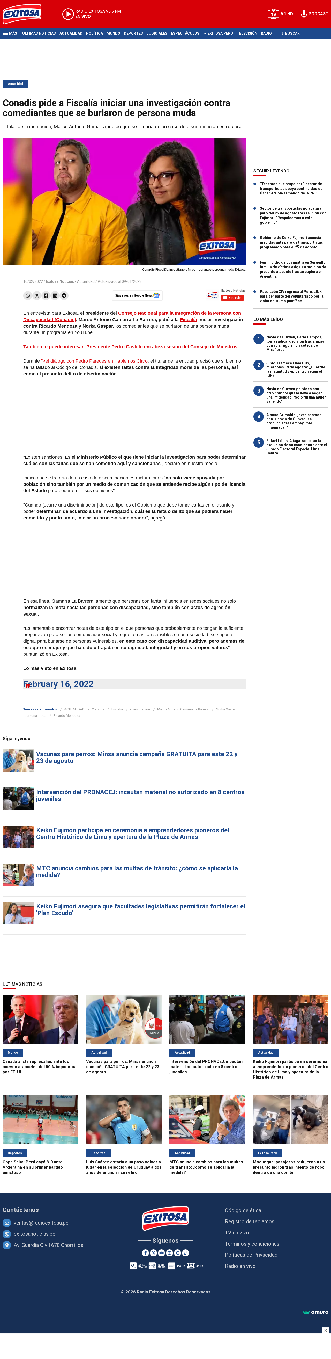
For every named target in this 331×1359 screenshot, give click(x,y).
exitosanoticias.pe (34, 1234)
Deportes (133, 33)
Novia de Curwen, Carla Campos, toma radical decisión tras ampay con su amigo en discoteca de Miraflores (295, 343)
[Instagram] (169, 1252)
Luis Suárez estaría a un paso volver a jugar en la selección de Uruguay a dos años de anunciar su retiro (124, 1167)
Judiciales (157, 33)
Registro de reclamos (249, 1221)
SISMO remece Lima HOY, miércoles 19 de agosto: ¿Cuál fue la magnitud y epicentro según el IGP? (295, 369)
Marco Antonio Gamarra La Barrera (183, 709)
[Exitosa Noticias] (26, 14)
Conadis (98, 709)
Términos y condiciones (252, 1244)
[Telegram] (64, 295)
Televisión (247, 33)
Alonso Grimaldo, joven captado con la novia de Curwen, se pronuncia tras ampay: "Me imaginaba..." (294, 421)
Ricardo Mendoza (67, 716)
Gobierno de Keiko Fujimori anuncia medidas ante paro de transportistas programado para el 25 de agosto (291, 242)
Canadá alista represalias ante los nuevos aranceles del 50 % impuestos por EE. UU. (40, 1066)
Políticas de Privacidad (251, 1255)
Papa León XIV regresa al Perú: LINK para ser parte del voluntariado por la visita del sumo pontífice (292, 296)
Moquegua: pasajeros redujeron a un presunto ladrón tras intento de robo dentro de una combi (289, 1167)
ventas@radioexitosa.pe (41, 1223)
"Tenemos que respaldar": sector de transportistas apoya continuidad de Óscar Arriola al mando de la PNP (291, 188)
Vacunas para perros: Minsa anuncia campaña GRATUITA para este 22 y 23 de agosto (137, 757)
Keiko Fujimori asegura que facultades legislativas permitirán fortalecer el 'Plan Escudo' (140, 910)
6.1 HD (287, 13)
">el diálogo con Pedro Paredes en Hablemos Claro (94, 361)
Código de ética (243, 1210)
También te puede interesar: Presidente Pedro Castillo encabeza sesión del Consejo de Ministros (130, 346)
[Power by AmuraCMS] (315, 1312)
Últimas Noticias (39, 33)
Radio (266, 33)
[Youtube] (161, 1252)
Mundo (113, 33)
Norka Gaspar (226, 709)
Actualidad (70, 33)
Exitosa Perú (220, 33)
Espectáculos (185, 33)
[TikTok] (185, 1252)
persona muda (35, 716)
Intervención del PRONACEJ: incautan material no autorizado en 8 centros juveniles (140, 796)
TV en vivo (237, 1233)
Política (94, 33)
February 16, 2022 (58, 684)
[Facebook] (45, 295)
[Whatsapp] (27, 295)
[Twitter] (36, 295)
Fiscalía (188, 319)
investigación (140, 709)
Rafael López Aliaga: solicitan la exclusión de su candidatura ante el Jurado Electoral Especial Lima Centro (296, 447)
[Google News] (177, 1252)
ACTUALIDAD (74, 709)
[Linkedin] (54, 295)
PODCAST (318, 13)
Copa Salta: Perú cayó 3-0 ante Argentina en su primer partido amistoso (33, 1167)
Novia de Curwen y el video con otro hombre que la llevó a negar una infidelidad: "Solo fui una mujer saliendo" (296, 395)
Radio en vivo (240, 1266)
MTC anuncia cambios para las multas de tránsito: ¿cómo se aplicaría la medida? (137, 872)
